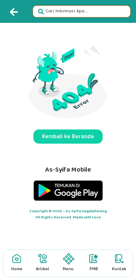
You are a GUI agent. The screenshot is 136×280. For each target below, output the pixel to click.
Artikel (42, 268)
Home (16, 268)
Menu (68, 268)
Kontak (119, 268)
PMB (94, 268)
